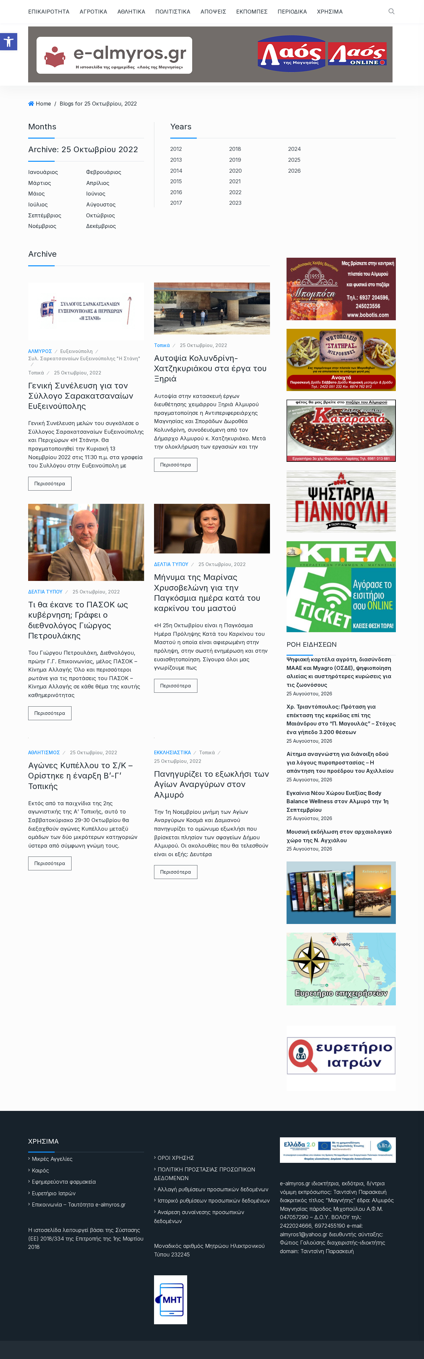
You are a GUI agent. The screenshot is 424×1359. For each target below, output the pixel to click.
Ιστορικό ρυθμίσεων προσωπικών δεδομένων (214, 1200)
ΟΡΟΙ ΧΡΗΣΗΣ (176, 1158)
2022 (235, 192)
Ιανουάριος (43, 172)
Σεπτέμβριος (44, 215)
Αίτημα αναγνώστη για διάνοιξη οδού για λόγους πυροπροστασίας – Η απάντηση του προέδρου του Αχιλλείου (340, 762)
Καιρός (40, 1170)
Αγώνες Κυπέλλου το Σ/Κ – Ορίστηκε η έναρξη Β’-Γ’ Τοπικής (80, 776)
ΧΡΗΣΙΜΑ (330, 11)
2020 (235, 170)
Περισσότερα (49, 483)
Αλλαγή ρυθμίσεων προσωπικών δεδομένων (213, 1189)
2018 (235, 149)
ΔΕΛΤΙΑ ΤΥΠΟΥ (45, 591)
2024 (294, 149)
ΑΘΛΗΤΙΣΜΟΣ (44, 752)
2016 (176, 192)
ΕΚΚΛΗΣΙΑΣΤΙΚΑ (172, 752)
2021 (235, 181)
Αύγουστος (101, 204)
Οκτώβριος (100, 215)
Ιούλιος (38, 204)
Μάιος (36, 193)
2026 (294, 170)
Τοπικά (36, 372)
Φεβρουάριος (103, 172)
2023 (235, 202)
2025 (294, 159)
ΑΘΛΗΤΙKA (131, 11)
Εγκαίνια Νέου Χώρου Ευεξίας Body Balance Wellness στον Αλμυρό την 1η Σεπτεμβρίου (338, 801)
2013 (176, 159)
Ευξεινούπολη (76, 351)
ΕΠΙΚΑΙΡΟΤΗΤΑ (49, 11)
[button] (8, 41)
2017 (176, 202)
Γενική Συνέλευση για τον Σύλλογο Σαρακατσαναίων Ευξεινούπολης (80, 396)
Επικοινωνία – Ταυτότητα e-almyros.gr (79, 1204)
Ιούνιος (95, 193)
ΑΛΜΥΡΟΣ (40, 351)
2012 (176, 149)
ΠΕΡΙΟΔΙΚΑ (292, 11)
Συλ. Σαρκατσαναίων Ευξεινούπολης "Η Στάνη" (84, 358)
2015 (176, 181)
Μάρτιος (39, 183)
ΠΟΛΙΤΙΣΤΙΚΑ (172, 11)
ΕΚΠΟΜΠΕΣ (252, 11)
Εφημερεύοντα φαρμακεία (64, 1181)
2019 (235, 159)
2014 (176, 170)
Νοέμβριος (42, 226)
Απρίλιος (97, 183)
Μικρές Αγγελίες (52, 1159)
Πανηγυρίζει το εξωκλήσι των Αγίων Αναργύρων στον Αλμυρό (211, 784)
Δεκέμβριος (101, 226)
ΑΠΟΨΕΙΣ (213, 11)
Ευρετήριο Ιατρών (54, 1193)
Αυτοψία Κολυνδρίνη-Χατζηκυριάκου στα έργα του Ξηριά (210, 368)
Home (43, 103)
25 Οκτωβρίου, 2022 (77, 372)
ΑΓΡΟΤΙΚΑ (93, 11)
